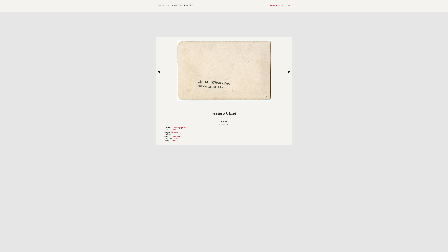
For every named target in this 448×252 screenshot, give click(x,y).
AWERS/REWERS (175, 5)
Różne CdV (174, 141)
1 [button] (222, 106)
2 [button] (226, 106)
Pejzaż (176, 138)
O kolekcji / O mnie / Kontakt (280, 5)
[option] (224, 71)
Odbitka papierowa (180, 128)
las (227, 124)
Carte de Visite (177, 136)
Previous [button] (159, 72)
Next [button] (289, 72)
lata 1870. (173, 130)
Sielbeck (174, 132)
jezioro (222, 124)
